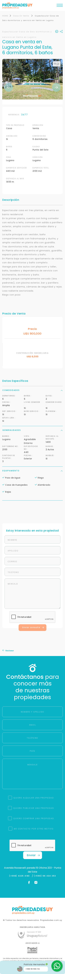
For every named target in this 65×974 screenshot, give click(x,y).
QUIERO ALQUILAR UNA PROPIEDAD (34, 797)
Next (56, 87)
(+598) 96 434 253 (45, 876)
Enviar (31, 855)
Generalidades (11, 430)
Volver (9, 650)
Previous (8, 87)
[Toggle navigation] (60, 6)
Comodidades (11, 390)
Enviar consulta (31, 627)
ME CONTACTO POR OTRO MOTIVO (34, 828)
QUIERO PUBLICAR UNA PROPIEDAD (33, 808)
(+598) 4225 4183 (20, 876)
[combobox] (16, 482)
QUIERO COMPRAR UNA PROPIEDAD (33, 818)
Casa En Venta (21, 16)
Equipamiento (11, 470)
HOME (5, 16)
